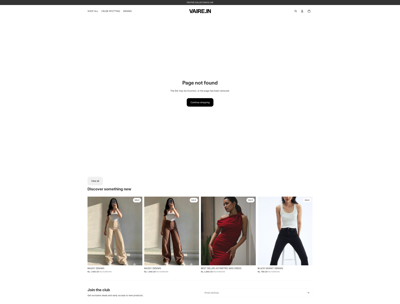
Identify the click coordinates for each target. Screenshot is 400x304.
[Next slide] (251, 230)
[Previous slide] (205, 230)
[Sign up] (308, 293)
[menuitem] (93, 11)
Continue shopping (200, 102)
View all (95, 181)
